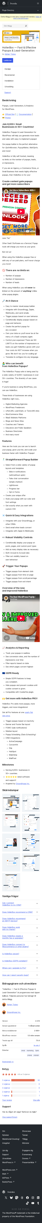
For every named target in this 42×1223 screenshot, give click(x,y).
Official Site (9, 114)
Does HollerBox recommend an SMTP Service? (14, 920)
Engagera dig (27, 1150)
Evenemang (27, 1154)
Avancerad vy (8, 1062)
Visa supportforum (9, 1117)
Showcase (26, 1131)
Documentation (25, 114)
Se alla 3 (37, 1045)
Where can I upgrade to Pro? (14, 968)
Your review (7, 1100)
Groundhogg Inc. (23, 783)
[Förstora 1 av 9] (17, 797)
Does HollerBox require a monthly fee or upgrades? (12, 937)
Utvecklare (6, 1158)
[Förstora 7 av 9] (17, 856)
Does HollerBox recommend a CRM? (17, 912)
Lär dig (5, 1150)
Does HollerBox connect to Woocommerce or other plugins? (15, 945)
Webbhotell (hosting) (10, 1139)
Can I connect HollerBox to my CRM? (11, 904)
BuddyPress (8, 1182)
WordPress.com (9, 1170)
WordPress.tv (9, 1162)
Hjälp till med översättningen (27, 17)
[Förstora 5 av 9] (17, 836)
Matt (5, 1174)
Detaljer (8, 69)
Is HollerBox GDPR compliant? (14, 961)
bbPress (6, 1178)
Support (7, 92)
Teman (25, 1135)
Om (3, 1131)
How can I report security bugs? (15, 975)
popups (36, 1055)
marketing (30, 1050)
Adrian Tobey (10, 54)
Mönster (25, 1143)
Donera (26, 1158)
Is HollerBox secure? (10, 954)
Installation (9, 81)
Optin (37, 1050)
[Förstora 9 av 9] (17, 876)
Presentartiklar (29, 1162)
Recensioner (10, 75)
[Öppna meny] (38, 3)
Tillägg (24, 1139)
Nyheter (5, 1135)
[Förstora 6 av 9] (37, 836)
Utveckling (9, 86)
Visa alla (36, 1100)
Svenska (11, 1192)
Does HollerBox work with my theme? (11, 928)
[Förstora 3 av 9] (17, 817)
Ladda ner (8, 60)
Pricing (8, 118)
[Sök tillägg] (26, 26)
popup (30, 1055)
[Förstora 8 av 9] (37, 856)
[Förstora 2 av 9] (37, 797)
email (23, 1050)
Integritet (6, 1143)
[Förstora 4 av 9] (37, 817)
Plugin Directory (8, 10)
